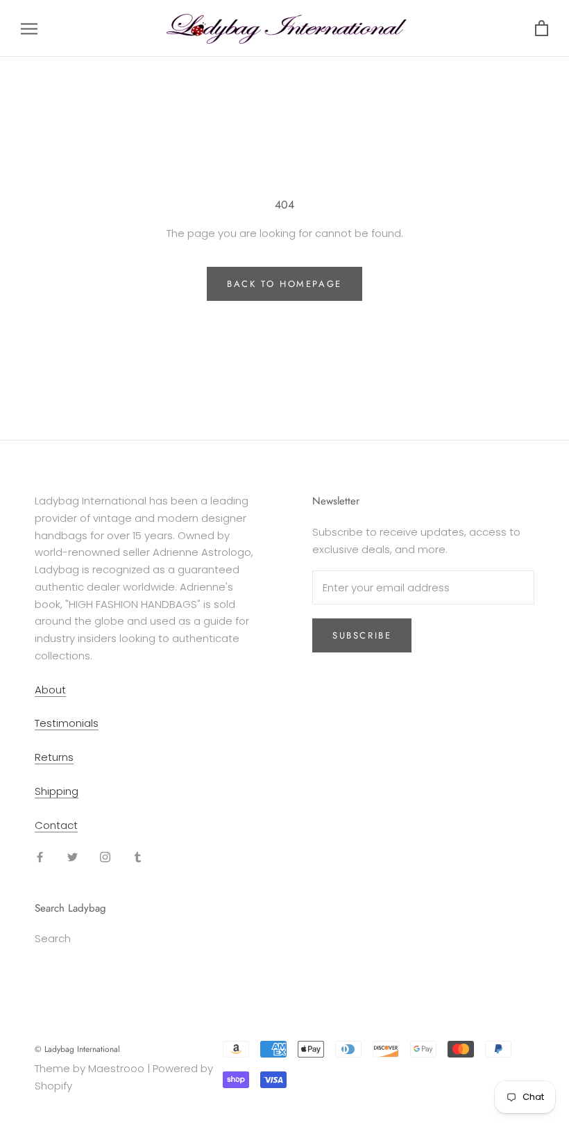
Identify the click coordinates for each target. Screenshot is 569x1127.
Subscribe (361, 635)
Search (53, 938)
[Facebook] (40, 856)
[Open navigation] (29, 28)
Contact (56, 825)
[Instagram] (105, 856)
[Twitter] (72, 856)
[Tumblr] (138, 856)
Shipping (56, 791)
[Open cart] (541, 29)
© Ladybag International (77, 1049)
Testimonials (67, 723)
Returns (54, 757)
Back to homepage (284, 283)
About (50, 689)
